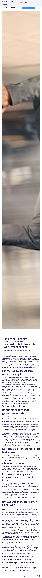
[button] (39, 8)
